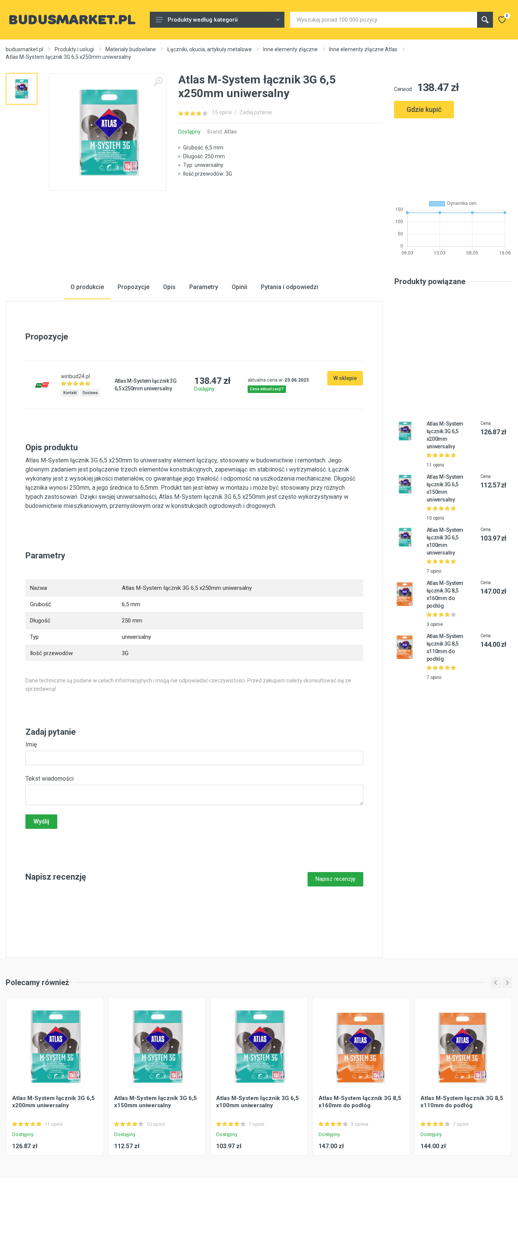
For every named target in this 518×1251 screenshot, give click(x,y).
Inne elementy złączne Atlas (363, 49)
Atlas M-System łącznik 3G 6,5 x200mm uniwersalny (53, 1102)
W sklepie (345, 378)
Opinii (239, 287)
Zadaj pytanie (255, 112)
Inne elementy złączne (290, 49)
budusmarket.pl (24, 49)
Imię (31, 744)
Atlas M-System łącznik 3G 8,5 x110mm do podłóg (462, 1102)
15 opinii (222, 112)
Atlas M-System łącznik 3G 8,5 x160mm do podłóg (360, 1102)
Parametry (203, 287)
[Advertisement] (453, 156)
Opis (169, 287)
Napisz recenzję (335, 878)
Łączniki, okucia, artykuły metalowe (209, 49)
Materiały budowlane (130, 49)
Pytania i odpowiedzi (289, 287)
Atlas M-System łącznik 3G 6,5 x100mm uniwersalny (257, 1102)
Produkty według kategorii (203, 19)
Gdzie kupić (424, 109)
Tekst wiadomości (49, 778)
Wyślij (41, 821)
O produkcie (87, 287)
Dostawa (90, 393)
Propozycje (133, 287)
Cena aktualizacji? (267, 389)
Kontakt (70, 393)
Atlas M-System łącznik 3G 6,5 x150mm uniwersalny (155, 1102)
